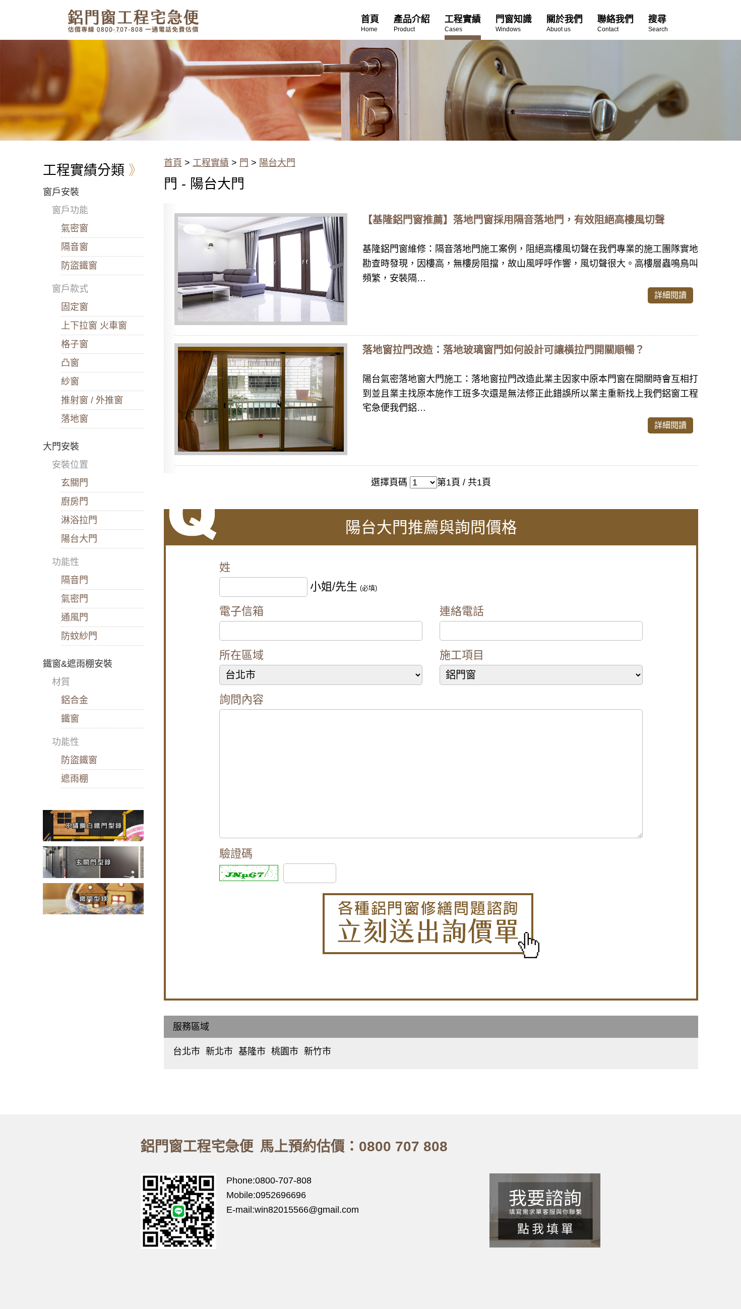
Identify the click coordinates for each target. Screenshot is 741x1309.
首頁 (173, 163)
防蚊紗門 (79, 636)
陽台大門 (277, 163)
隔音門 (74, 580)
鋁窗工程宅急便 (133, 21)
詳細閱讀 (670, 295)
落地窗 (74, 419)
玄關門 (74, 483)
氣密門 (74, 599)
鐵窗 (70, 719)
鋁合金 (74, 700)
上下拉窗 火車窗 (94, 326)
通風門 (74, 617)
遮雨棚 (74, 779)
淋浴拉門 (79, 520)
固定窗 (74, 307)
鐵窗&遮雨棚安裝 (77, 664)
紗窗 (70, 382)
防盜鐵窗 (79, 266)
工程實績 (211, 163)
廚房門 (74, 501)
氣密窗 (74, 228)
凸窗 (70, 363)
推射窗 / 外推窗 (92, 400)
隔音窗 (74, 247)
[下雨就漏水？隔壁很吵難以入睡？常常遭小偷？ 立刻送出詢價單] (431, 925)
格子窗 (74, 344)
